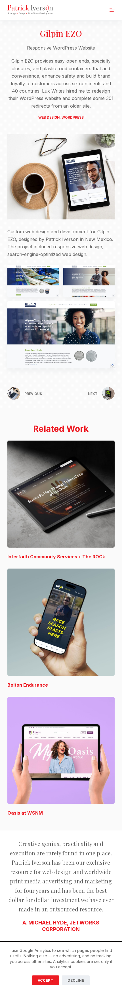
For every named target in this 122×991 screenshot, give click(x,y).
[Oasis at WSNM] (61, 750)
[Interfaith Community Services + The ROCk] (61, 494)
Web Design (49, 117)
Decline (76, 980)
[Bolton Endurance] (61, 622)
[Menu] (112, 9)
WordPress (73, 117)
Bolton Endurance (27, 685)
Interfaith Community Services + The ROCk (56, 556)
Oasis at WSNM (25, 813)
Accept (45, 980)
